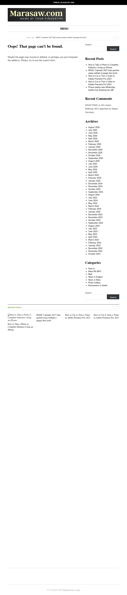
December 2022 (95, 248)
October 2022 (94, 254)
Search (88, 44)
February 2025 (94, 178)
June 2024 (93, 200)
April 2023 (92, 237)
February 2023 (94, 243)
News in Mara (94, 280)
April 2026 (92, 138)
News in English (95, 277)
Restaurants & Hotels (97, 285)
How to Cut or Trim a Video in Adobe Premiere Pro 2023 (77, 316)
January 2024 (94, 212)
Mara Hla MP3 (94, 271)
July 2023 (92, 228)
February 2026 (94, 144)
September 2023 (95, 223)
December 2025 (95, 150)
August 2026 (94, 127)
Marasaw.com (68, 589)
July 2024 (92, 198)
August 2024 (94, 195)
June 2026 (93, 133)
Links (77, 589)
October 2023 (94, 220)
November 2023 (95, 217)
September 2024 (95, 192)
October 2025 (94, 155)
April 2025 (92, 172)
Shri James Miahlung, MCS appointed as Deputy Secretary (101, 109)
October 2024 (94, 189)
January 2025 (94, 181)
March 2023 (93, 240)
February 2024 (94, 209)
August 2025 (94, 161)
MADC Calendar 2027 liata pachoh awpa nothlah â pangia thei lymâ (61, 37)
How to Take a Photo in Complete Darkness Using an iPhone (20, 326)
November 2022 (95, 251)
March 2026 (93, 141)
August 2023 (94, 226)
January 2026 (94, 147)
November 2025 (95, 152)
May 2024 (92, 203)
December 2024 (95, 183)
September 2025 (95, 158)
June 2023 (93, 231)
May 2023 (92, 234)
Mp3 (90, 274)
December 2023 (95, 214)
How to (91, 268)
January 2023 (94, 245)
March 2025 (93, 175)
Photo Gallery (94, 282)
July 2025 (92, 164)
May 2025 (92, 169)
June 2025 (93, 167)
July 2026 (92, 130)
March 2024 (93, 206)
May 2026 (92, 136)
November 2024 (95, 186)
